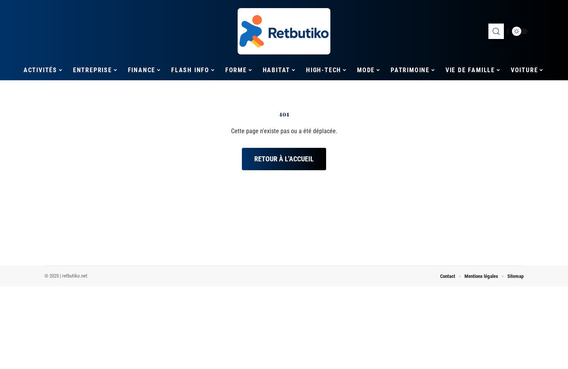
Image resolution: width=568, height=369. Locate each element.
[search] (496, 31)
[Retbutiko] (284, 31)
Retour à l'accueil (284, 159)
